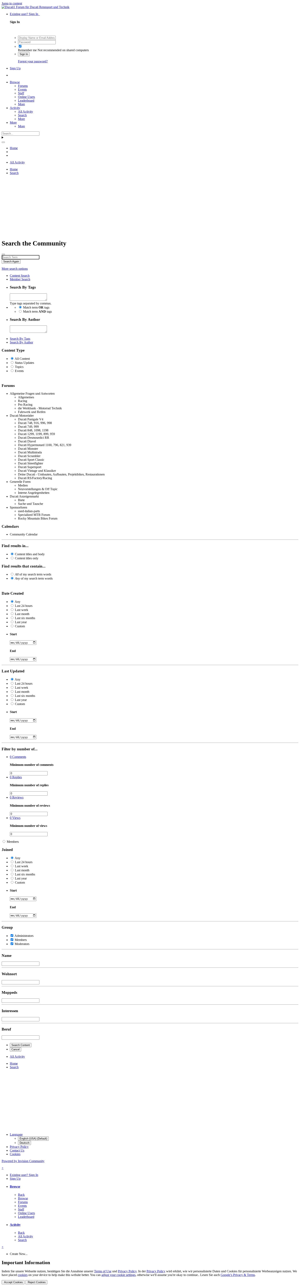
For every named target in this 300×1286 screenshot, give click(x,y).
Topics (19, 367)
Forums (23, 86)
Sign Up (15, 68)
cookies (23, 1275)
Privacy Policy (19, 1146)
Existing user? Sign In (25, 14)
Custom (20, 626)
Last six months (25, 618)
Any (17, 601)
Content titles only (26, 558)
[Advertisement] (124, 206)
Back (21, 1194)
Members (13, 841)
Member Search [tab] (20, 279)
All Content (22, 358)
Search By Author (21, 342)
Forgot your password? (33, 61)
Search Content (20, 1045)
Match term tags (36, 307)
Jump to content (12, 3)
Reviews (16, 797)
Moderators (22, 944)
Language (16, 1134)
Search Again (11, 261)
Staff (21, 93)
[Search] (3, 142)
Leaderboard (26, 100)
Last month (22, 614)
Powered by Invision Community (23, 1161)
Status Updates (24, 362)
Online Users (26, 97)
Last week (21, 610)
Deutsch (24, 1142)
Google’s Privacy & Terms (238, 1275)
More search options (15, 268)
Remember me (27, 50)
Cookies (15, 1154)
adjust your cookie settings (118, 1275)
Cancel (15, 1049)
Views (15, 818)
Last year (21, 622)
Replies (16, 777)
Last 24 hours (23, 605)
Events (22, 89)
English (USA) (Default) (33, 1138)
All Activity (25, 111)
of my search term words (33, 574)
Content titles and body (30, 554)
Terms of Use (102, 1271)
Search (22, 115)
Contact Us (17, 1150)
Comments (18, 756)
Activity (15, 108)
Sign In (24, 54)
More (21, 104)
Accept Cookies (13, 1282)
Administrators (23, 935)
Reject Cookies (36, 1282)
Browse (15, 82)
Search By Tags (20, 338)
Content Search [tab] (20, 275)
